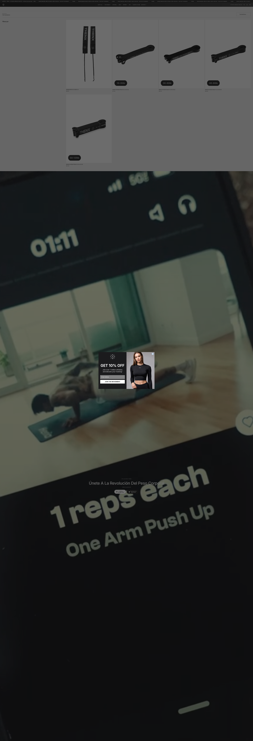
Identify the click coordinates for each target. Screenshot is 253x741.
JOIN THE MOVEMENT (112, 382)
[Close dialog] (153, 354)
